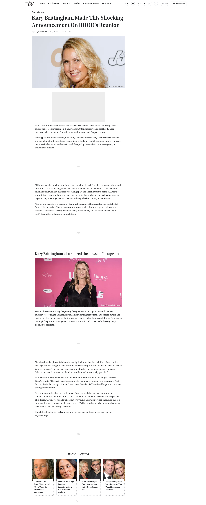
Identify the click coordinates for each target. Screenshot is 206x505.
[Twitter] (139, 3)
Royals (66, 3)
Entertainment (91, 3)
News (42, 3)
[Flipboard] (144, 3)
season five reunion (54, 129)
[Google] (162, 3)
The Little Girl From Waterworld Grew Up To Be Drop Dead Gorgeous (41, 486)
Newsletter (180, 4)
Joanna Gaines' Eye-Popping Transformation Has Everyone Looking (66, 486)
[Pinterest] (150, 3)
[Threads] (156, 3)
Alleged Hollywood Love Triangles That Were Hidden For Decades (114, 485)
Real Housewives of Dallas (81, 125)
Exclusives (53, 3)
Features (106, 3)
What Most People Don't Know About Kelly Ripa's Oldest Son (90, 485)
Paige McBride (40, 31)
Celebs (76, 3)
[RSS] (167, 3)
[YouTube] (133, 3)
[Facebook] (127, 3)
